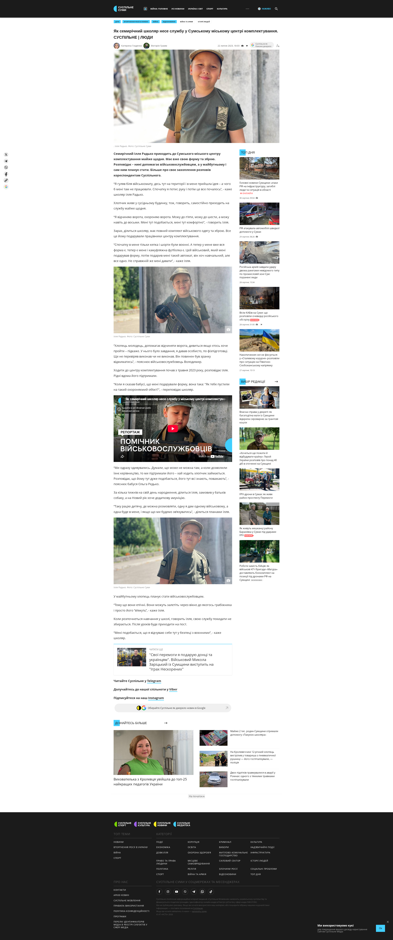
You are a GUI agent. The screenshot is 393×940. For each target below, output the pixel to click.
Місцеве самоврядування (199, 862)
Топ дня (256, 874)
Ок (380, 928)
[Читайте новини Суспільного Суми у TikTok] (211, 892)
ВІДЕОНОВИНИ (169, 22)
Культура (222, 8)
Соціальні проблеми (264, 868)
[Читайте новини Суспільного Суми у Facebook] (159, 892)
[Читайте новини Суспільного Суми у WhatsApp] (202, 892)
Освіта (192, 847)
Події (159, 841)
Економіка (163, 847)
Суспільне (198, 908)
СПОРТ (117, 857)
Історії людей (204, 22)
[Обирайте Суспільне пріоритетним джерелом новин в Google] (6, 187)
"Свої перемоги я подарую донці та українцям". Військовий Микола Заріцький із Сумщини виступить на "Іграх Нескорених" (181, 662)
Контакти (120, 889)
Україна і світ (195, 8)
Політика (162, 868)
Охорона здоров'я (199, 852)
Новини (119, 841)
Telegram (154, 681)
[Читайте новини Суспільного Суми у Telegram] (194, 892)
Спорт (209, 8)
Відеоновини (227, 874)
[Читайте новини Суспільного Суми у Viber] (185, 892)
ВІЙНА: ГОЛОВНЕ (159, 8)
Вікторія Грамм (159, 45)
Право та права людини (166, 862)
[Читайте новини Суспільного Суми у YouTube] (176, 892)
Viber (173, 689)
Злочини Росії (228, 868)
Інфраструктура (260, 852)
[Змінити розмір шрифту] (277, 45)
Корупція (193, 841)
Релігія (192, 868)
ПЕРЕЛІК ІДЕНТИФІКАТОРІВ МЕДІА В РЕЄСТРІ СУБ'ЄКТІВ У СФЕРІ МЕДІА (130, 924)
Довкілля (162, 852)
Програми (120, 916)
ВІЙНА (155, 22)
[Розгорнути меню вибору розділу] (145, 9)
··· (247, 9)
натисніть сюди (199, 911)
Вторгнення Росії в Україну (136, 22)
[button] (6, 154)
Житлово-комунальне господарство (233, 854)
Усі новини (177, 8)
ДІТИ (117, 22)
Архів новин (121, 895)
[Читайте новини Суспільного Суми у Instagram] (168, 892)
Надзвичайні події (262, 847)
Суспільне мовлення (127, 900)
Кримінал (225, 841)
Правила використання (129, 905)
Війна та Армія (186, 22)
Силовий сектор (229, 860)
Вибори (224, 847)
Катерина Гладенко (131, 45)
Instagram (156, 698)
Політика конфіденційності (132, 911)
